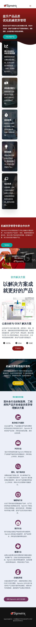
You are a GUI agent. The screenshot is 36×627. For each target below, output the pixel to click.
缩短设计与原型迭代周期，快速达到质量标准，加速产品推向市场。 (9, 129)
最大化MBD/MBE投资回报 (9, 52)
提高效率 (7, 120)
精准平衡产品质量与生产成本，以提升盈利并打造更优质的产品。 (9, 97)
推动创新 (7, 152)
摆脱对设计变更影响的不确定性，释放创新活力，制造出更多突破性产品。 (9, 161)
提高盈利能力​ (9, 88)
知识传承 (7, 184)
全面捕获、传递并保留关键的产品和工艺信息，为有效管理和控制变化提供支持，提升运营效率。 (9, 196)
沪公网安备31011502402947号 (21, 619)
